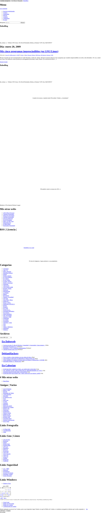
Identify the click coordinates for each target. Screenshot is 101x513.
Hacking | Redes (7, 288)
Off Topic (5, 298)
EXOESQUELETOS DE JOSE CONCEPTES (15, 372)
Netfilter (5, 458)
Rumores (5, 307)
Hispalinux (6, 448)
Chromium (6, 268)
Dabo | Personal (28, 55)
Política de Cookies (8, 505)
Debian (33, 55)
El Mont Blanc (6, 224)
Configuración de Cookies (9, 506)
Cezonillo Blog (7, 430)
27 (2, 496)
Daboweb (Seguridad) (8, 215)
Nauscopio (6, 410)
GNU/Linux (37, 55)
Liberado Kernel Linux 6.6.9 (10, 349)
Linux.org (5, 456)
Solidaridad (6, 318)
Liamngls (5, 403)
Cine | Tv (5, 270)
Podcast (5, 15)
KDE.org (5, 449)
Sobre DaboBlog (7, 314)
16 (7, 493)
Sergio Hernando (7, 475)
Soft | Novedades (7, 315)
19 (0, 494)
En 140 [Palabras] (7, 277)
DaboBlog (25, 0)
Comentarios (6, 18)
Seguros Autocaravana (8, 420)
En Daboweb (9, 341)
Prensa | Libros (7, 302)
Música (5, 294)
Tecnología (6, 321)
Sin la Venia (6, 421)
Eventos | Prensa (7, 281)
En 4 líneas (6, 278)
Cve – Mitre (6, 468)
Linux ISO (6, 452)
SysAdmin (5, 319)
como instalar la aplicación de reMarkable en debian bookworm (19, 358)
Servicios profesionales (9, 11)
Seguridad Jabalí (7, 418)
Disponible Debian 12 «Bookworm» (12, 361)
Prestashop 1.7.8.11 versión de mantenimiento (14, 348)
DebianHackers (7, 222)
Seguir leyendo (3, 62)
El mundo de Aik (7, 397)
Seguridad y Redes (8, 474)
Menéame (5, 404)
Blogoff (5, 391)
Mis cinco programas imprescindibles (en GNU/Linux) (29, 51)
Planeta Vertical (7, 415)
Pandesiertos (6, 411)
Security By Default (8, 473)
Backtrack (5, 441)
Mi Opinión (43, 55)
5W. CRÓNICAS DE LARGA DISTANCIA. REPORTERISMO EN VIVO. (22, 370)
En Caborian (9, 365)
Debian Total (6, 444)
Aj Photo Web (6, 429)
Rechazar (3, 510)
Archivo (5, 12)
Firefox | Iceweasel (8, 283)
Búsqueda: (2, 22)
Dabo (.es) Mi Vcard (8, 221)
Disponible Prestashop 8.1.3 (10, 346)
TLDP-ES (5, 461)
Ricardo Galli (6, 417)
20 (2, 494)
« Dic (1, 498)
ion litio (5, 401)
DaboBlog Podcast (8, 273)
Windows (5, 329)
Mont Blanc (6, 381)
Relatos (5, 305)
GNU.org (5, 446)
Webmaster (6, 328)
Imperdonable (6, 291)
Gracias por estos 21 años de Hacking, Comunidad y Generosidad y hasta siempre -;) (24, 345)
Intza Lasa (5, 400)
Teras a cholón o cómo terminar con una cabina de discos (17, 357)
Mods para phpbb (7, 406)
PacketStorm (6, 471)
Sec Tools (5, 308)
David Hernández (7, 220)
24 (8, 494)
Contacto (5, 17)
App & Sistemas (7, 389)
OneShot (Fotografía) (8, 217)
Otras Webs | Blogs (8, 300)
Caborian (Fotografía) (8, 214)
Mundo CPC (6, 408)
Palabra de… (6, 301)
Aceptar (8, 510)
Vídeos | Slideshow (8, 327)
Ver (87, 509)
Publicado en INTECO (9, 304)
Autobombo (6, 14)
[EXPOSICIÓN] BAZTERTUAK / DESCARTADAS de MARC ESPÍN (21, 373)
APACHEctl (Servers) (8, 213)
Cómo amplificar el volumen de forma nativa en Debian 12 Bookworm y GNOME (23, 360)
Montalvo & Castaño (8, 407)
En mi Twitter (6, 280)
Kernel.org (6, 451)
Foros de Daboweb (8, 218)
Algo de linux (6, 439)
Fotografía (5, 284)
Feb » (5, 498)
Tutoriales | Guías (7, 322)
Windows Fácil (7, 483)
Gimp (4, 432)
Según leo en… (7, 310)
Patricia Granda (7, 413)
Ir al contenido (3, 8)
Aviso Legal (6, 502)
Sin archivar (6, 312)
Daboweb (5, 470)
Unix (4, 324)
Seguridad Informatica (8, 311)
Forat (4, 398)
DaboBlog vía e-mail (29, 247)
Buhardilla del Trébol (8, 393)
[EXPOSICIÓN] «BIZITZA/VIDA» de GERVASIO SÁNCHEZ (19, 369)
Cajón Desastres (7, 394)
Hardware (5, 290)
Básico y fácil (6, 390)
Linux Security (7, 454)
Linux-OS (5, 455)
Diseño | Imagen (7, 276)
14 (4, 493)
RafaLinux (6, 459)
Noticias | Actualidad (8, 297)
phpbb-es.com (6, 414)
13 (2, 493)
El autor (5, 19)
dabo (22, 55)
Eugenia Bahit (6, 445)
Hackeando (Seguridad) (9, 225)
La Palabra (6, 293)
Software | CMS (49, 55)
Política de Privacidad (8, 503)
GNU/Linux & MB (8, 287)
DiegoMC (5, 396)
